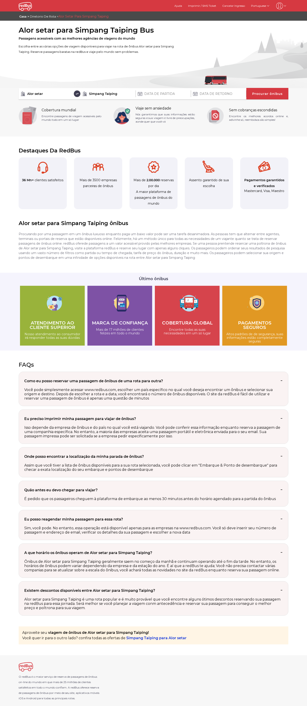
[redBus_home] (31, 5)
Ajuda (178, 5)
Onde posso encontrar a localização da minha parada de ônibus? (84, 456)
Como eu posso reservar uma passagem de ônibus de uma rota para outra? (93, 381)
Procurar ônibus (267, 94)
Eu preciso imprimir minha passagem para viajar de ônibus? (80, 419)
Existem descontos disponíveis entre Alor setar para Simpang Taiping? (89, 590)
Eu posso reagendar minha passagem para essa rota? (73, 519)
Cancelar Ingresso (233, 5)
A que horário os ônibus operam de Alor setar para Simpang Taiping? (88, 553)
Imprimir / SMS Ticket (202, 5)
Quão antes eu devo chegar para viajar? (61, 490)
